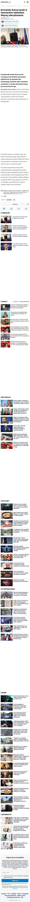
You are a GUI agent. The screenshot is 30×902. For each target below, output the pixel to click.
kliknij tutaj (15, 888)
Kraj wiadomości (24, 301)
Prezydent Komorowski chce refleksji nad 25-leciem (20, 217)
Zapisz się (15, 880)
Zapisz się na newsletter (10, 25)
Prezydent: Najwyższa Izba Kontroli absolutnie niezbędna (20, 235)
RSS (22, 897)
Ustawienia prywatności (13, 897)
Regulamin (25, 893)
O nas (8, 893)
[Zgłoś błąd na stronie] (26, 209)
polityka (19, 6)
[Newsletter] (4, 209)
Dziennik (2, 6)
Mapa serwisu (21, 895)
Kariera (19, 893)
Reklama (13, 893)
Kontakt (4, 893)
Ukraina (9, 200)
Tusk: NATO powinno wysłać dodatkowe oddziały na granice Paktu (20, 245)
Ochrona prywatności (10, 895)
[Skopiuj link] (18, 209)
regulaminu (20, 875)
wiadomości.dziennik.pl (11, 6)
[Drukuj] (11, 209)
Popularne (16, 301)
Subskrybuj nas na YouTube (11, 21)
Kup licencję (20, 193)
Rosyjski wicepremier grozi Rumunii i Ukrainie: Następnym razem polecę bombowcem (20, 227)
